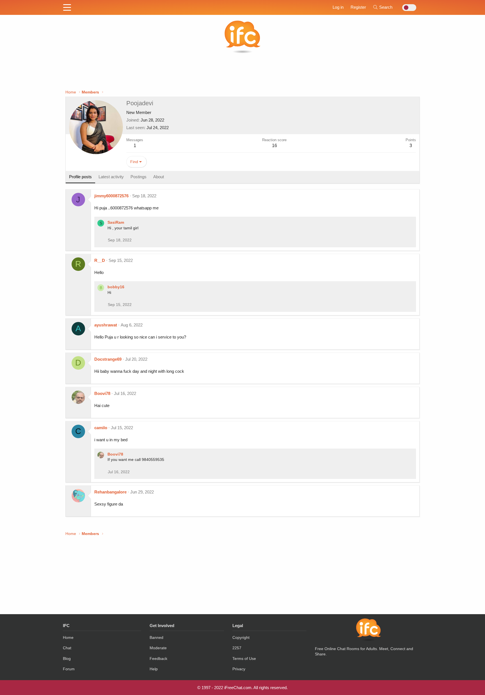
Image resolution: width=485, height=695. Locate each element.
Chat (67, 648)
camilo (100, 427)
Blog (67, 658)
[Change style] (408, 7)
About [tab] (158, 176)
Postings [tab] (139, 176)
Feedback (158, 658)
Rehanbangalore (110, 492)
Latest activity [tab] (111, 176)
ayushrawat (105, 325)
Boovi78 (102, 393)
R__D (99, 260)
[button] (67, 8)
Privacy (238, 669)
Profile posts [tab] (80, 176)
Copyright (241, 637)
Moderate (158, 648)
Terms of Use (244, 658)
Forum (69, 669)
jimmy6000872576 (111, 195)
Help (154, 669)
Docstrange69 (108, 359)
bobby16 (115, 287)
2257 (236, 648)
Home (68, 637)
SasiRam (115, 222)
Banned (156, 637)
